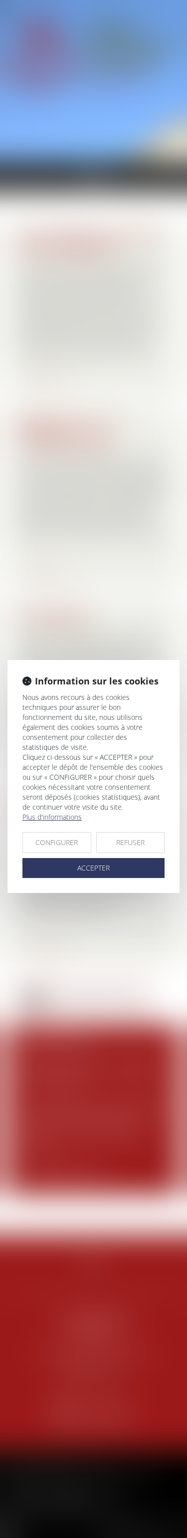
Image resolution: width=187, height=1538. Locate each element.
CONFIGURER (56, 842)
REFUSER (130, 842)
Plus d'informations (52, 817)
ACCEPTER (93, 868)
